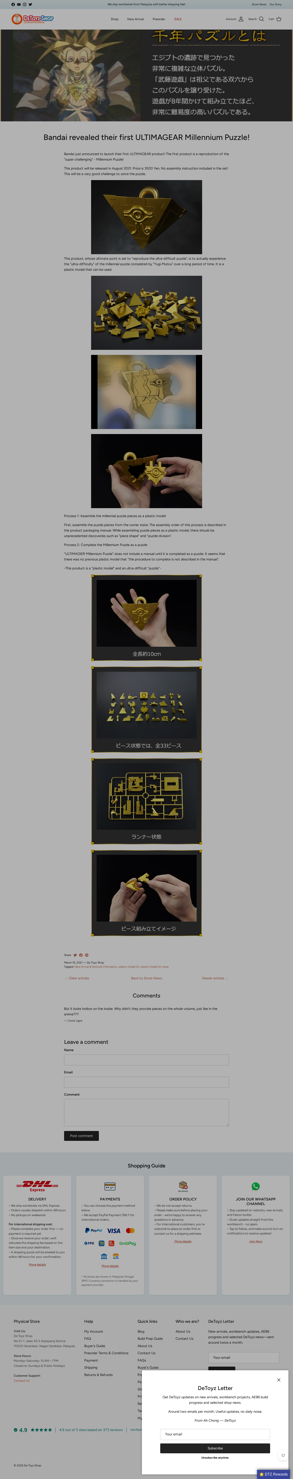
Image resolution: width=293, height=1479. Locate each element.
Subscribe (215, 1448)
